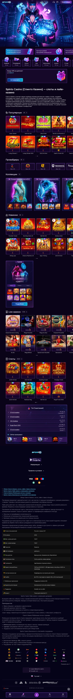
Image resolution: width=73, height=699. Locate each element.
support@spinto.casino (37, 669)
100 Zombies (14, 421)
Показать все (65, 664)
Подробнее (20, 304)
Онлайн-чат (34, 671)
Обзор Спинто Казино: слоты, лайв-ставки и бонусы (20, 489)
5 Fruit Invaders (14, 412)
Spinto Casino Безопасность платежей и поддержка (20, 495)
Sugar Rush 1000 (15, 425)
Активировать (15, 80)
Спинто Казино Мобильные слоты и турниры (17, 493)
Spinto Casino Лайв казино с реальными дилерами (19, 491)
